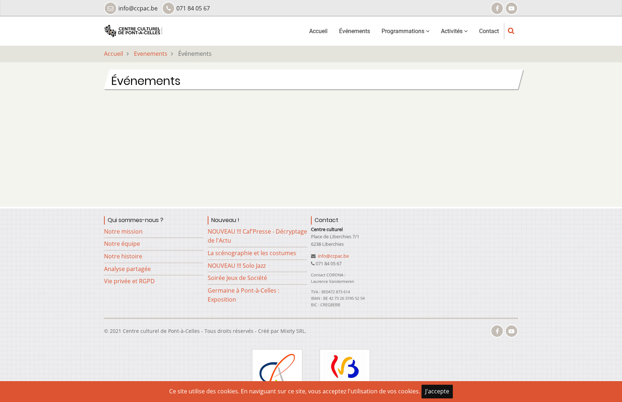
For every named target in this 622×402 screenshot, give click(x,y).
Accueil (318, 31)
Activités (452, 31)
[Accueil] (133, 31)
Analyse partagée (127, 269)
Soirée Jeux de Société (237, 278)
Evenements (150, 54)
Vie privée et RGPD (129, 281)
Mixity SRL (292, 331)
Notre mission (123, 231)
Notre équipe (122, 244)
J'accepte (437, 391)
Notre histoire (123, 256)
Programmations (404, 31)
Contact (489, 31)
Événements (354, 31)
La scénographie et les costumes (252, 253)
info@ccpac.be (333, 256)
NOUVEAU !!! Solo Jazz (237, 266)
